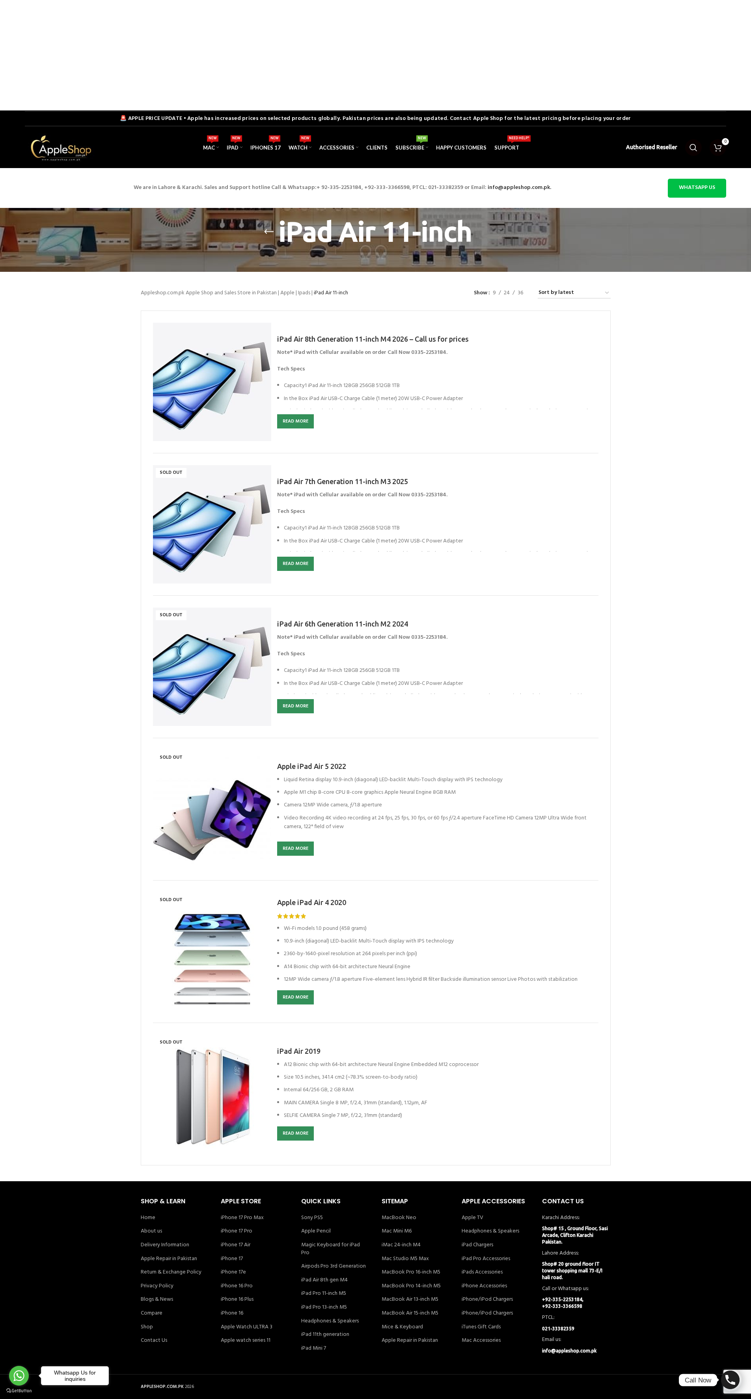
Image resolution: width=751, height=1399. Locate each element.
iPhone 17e (233, 1272)
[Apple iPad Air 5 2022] (212, 809)
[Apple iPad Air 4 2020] (212, 951)
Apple (287, 292)
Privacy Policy (157, 1286)
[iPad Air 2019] (212, 1094)
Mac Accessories (481, 1341)
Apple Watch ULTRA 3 (246, 1327)
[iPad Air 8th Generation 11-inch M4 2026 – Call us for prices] (212, 382)
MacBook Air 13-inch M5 (410, 1300)
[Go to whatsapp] (19, 1376)
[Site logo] (60, 147)
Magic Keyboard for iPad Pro (330, 1249)
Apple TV (472, 1218)
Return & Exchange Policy (171, 1272)
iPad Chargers (477, 1245)
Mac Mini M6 (397, 1231)
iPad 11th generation (325, 1335)
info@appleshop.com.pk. (519, 187)
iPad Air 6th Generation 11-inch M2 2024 (342, 624)
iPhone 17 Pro (236, 1231)
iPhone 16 (232, 1313)
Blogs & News (157, 1300)
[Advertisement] (236, 55)
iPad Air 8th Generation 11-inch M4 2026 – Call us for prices (373, 339)
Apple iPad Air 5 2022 (311, 766)
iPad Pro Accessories (486, 1259)
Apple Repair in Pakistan (169, 1259)
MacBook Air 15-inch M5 (410, 1313)
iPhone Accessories (484, 1286)
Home (148, 1218)
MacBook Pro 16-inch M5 (411, 1272)
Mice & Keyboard (402, 1327)
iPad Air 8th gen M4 (324, 1280)
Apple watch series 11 (245, 1341)
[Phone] (730, 1380)
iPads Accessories (482, 1272)
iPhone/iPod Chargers (487, 1300)
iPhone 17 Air (235, 1245)
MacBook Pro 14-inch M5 (411, 1286)
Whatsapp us (697, 187)
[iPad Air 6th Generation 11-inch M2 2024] (212, 667)
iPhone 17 (232, 1259)
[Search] (693, 147)
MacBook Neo (399, 1218)
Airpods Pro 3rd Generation (333, 1266)
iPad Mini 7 (313, 1348)
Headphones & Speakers (330, 1321)
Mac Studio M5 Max (405, 1259)
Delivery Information (165, 1245)
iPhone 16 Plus (237, 1300)
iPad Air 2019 (299, 1051)
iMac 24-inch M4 (401, 1245)
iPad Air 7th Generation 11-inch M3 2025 (342, 481)
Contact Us (154, 1341)
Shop (147, 1327)
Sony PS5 (312, 1218)
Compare (151, 1313)
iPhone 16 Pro (237, 1286)
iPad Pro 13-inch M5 (324, 1307)
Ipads (304, 292)
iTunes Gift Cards (481, 1327)
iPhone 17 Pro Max (242, 1218)
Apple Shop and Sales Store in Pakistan (231, 292)
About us (151, 1231)
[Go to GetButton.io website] (19, 1390)
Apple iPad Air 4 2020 (311, 902)
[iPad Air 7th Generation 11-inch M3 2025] (212, 524)
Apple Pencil (316, 1231)
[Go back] (269, 232)
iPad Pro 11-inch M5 (323, 1294)
